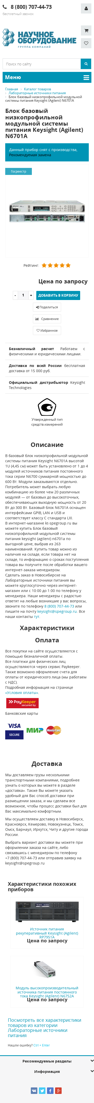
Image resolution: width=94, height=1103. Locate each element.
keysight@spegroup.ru (57, 611)
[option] (47, 211)
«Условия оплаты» (21, 692)
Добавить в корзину (58, 295)
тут (36, 616)
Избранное (49, 330)
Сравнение (49, 319)
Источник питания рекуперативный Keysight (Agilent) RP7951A (47, 933)
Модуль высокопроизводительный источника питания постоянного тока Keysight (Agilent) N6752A (47, 991)
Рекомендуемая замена (30, 154)
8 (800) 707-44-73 (59, 606)
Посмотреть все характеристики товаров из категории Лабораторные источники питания (44, 1027)
